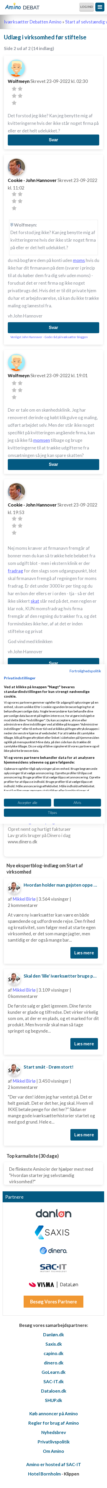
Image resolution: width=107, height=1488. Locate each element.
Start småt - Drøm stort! (48, 1067)
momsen (41, 440)
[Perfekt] (14, 102)
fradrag (15, 571)
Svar (53, 139)
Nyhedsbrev (53, 1432)
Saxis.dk (53, 1344)
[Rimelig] (20, 88)
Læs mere (84, 952)
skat (35, 601)
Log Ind (86, 7)
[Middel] (14, 95)
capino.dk (53, 1353)
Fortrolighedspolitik (85, 671)
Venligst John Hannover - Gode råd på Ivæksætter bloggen (49, 337)
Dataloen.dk (53, 1391)
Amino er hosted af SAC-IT (53, 1464)
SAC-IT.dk (53, 1381)
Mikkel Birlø (24, 899)
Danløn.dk (53, 1334)
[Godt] (20, 95)
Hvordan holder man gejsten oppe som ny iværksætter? (61, 885)
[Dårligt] (14, 88)
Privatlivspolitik (54, 1441)
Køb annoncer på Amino (53, 1413)
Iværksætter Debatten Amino (33, 22)
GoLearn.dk (53, 1372)
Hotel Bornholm (44, 1474)
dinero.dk (53, 1362)
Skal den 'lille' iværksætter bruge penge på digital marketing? (61, 976)
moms (79, 260)
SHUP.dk (53, 1400)
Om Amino (53, 1451)
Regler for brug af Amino (53, 1423)
